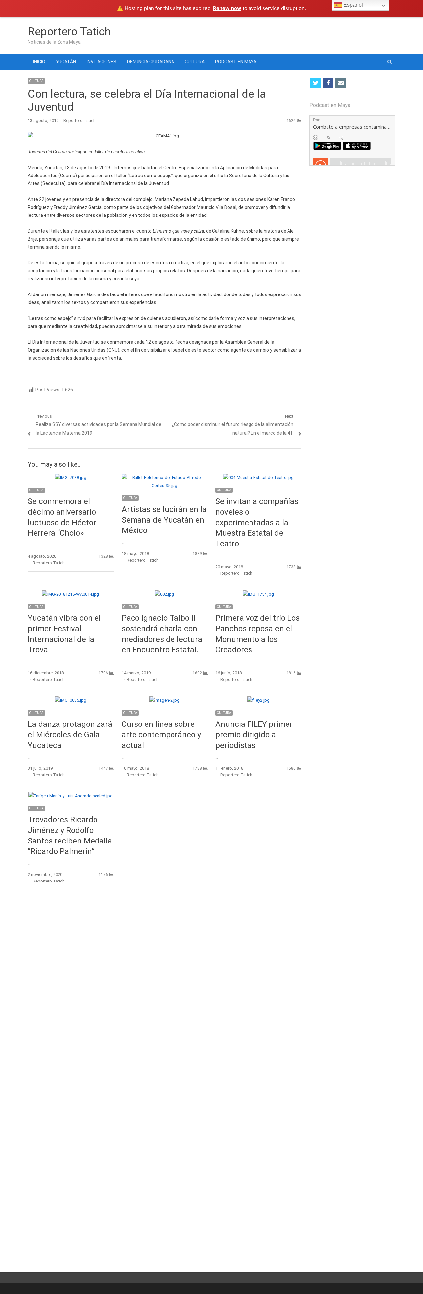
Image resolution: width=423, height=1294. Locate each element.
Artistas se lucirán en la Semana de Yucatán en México (164, 520)
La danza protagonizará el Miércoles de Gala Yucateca (70, 735)
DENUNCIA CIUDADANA (150, 61)
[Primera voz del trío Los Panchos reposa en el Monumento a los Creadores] (258, 594)
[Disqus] (164, 991)
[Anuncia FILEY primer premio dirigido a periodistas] (258, 700)
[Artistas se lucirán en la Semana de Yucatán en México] (165, 477)
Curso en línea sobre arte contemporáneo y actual (161, 735)
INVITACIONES (101, 61)
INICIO (39, 61)
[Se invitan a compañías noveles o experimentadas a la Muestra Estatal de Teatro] (258, 477)
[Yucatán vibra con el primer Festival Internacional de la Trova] (70, 594)
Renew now (227, 8)
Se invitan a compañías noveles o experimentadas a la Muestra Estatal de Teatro (256, 522)
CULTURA (195, 61)
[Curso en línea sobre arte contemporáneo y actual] (164, 700)
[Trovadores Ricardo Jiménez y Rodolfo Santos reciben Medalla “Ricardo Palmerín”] (70, 795)
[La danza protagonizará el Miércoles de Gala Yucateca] (70, 700)
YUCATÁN (66, 61)
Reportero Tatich (69, 31)
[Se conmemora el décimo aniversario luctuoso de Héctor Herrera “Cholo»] (70, 477)
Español (352, 5)
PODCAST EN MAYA (235, 61)
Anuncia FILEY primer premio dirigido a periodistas (253, 735)
